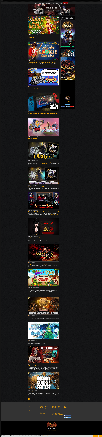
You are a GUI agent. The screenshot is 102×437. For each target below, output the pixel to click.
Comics (53, 409)
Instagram (68, 106)
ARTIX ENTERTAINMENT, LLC (51, 430)
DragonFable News (43, 409)
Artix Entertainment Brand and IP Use (57, 414)
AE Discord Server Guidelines (56, 406)
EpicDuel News (42, 412)
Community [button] (48, 3)
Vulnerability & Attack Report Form (57, 413)
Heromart (65, 406)
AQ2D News (42, 407)
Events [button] (61, 3)
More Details (96, 435)
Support (57, 3)
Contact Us (29, 406)
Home (36, 3)
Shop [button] (53, 3)
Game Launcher (30, 410)
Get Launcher (66, 3)
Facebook (63, 106)
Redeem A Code (66, 407)
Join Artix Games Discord (55, 407)
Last (33, 398)
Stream (53, 412)
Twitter (68, 104)
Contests (53, 408)
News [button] (43, 3)
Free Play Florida (41, 89)
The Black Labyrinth (44, 163)
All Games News (42, 413)
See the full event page (49, 241)
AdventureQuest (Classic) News (44, 408)
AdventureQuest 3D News (44, 406)
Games (40, 3)
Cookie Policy (45, 435)
